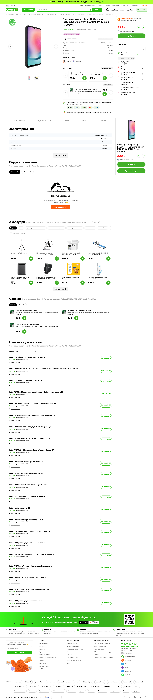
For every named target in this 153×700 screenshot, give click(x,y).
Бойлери (126, 691)
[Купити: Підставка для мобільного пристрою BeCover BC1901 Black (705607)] (57, 258)
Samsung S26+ (139, 682)
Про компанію (43, 643)
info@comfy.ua (127, 653)
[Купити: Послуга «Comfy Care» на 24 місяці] (24, 318)
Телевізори (69, 686)
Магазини (100, 5)
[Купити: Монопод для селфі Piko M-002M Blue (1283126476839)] (108, 258)
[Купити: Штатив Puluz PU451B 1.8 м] (31, 258)
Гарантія (96, 654)
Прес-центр (43, 652)
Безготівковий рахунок (74, 660)
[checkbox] (16, 233)
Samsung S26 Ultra (19, 686)
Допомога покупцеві (101, 640)
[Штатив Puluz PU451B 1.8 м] (71, 73)
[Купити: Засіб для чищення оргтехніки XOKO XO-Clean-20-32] (82, 258)
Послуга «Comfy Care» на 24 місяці (86, 89)
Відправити (19, 652)
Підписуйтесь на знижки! (15, 643)
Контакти (42, 649)
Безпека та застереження (47, 657)
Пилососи (32, 691)
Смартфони (17, 682)
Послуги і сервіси (73, 640)
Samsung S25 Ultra (46, 686)
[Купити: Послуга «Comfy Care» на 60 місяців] (24, 331)
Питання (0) (27, 172)
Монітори (107, 686)
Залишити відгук (60, 207)
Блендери (91, 691)
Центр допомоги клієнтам (102, 643)
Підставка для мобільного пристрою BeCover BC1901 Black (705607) (100, 73)
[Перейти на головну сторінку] (6, 14)
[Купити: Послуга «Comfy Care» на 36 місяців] (76, 318)
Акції (81, 5)
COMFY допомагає (132, 5)
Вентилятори (102, 691)
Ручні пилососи (44, 691)
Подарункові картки (90, 5)
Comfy (41, 640)
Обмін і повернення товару (102, 652)
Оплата (69, 663)
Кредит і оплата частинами (75, 652)
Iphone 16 (76, 682)
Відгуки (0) (14, 172)
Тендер (41, 660)
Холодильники (95, 686)
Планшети (117, 686)
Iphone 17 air (39, 682)
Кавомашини (72, 691)
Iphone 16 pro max (113, 682)
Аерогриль (136, 691)
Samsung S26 (127, 682)
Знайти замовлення (100, 646)
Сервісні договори (72, 657)
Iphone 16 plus (87, 682)
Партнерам (42, 663)
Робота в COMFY (44, 654)
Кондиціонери (115, 691)
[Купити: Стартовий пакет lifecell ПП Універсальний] (82, 283)
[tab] (20, 121)
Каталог (30, 10)
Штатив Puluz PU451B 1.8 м (79, 73)
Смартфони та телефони (14, 14)
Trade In (69, 654)
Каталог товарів (44, 666)
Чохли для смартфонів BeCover (58, 14)
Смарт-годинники (19, 691)
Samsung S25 (33, 686)
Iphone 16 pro (100, 682)
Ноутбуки (59, 686)
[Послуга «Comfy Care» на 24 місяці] (71, 90)
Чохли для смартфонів (43, 14)
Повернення (115, 5)
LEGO (136, 686)
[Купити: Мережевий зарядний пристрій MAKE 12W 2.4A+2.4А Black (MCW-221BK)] (57, 283)
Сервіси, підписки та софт (75, 649)
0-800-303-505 (129, 644)
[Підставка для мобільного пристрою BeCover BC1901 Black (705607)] (92, 73)
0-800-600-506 (129, 646)
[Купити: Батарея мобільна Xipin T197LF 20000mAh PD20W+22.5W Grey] (31, 283)
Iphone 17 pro (51, 682)
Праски (82, 691)
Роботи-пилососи (58, 691)
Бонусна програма (72, 643)
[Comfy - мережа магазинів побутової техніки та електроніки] (13, 10)
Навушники (127, 686)
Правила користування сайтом (103, 657)
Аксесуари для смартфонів (29, 14)
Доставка (107, 5)
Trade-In (123, 5)
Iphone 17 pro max (64, 682)
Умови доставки (99, 649)
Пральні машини (82, 686)
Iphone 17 (28, 682)
